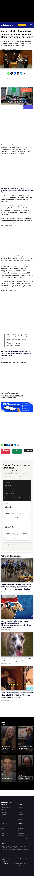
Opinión (20, 831)
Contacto (4, 814)
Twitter (20, 812)
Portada (20, 826)
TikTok (20, 817)
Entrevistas (21, 833)
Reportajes (21, 835)
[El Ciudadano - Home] (7, 25)
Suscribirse (17, 497)
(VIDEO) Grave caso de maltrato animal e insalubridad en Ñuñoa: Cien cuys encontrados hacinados (17, 695)
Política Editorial (5, 810)
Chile (2, 826)
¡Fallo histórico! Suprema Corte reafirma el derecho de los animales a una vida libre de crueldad (16, 353)
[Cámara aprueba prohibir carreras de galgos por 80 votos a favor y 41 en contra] (17, 645)
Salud (7, 848)
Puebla (14, 49)
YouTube (29, 450)
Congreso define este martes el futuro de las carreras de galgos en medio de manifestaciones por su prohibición (16, 586)
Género (12, 848)
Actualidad (21, 828)
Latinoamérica (5, 833)
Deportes (25, 849)
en (24, 866)
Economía (19, 846)
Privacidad (4, 817)
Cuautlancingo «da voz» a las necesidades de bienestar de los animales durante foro (17, 190)
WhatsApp (17, 452)
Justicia (3, 848)
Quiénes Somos (5, 807)
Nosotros (15, 858)
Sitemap (26, 863)
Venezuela (4, 831)
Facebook (21, 807)
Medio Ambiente (10, 846)
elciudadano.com (9, 398)
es (21, 866)
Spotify (20, 819)
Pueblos (25, 846)
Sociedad (24, 848)
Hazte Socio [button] (22, 25)
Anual (27, 476)
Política (3, 49)
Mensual (21, 476)
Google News (6, 451)
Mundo (3, 835)
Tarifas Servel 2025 (17, 863)
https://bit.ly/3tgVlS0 (11, 393)
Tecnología (18, 849)
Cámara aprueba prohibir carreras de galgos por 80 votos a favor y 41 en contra (16, 660)
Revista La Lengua (23, 838)
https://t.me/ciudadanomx (13, 396)
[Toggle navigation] (31, 25)
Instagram (21, 810)
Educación (4, 849)
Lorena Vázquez (6, 79)
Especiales (18, 848)
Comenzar (17, 517)
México (9, 49)
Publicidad (4, 812)
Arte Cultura (11, 849)
